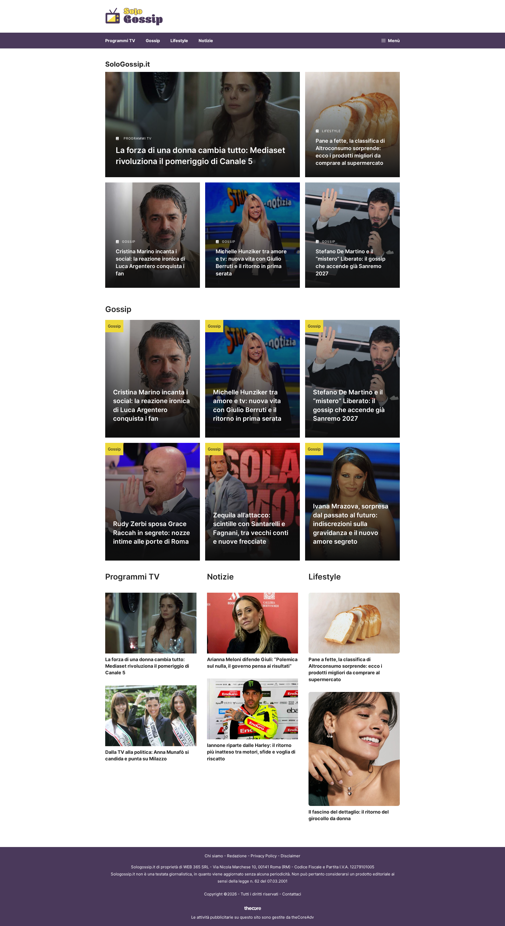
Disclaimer (290, 855)
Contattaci (291, 894)
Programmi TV (120, 40)
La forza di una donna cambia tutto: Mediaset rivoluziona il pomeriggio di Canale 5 (147, 666)
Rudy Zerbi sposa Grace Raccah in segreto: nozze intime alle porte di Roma (151, 532)
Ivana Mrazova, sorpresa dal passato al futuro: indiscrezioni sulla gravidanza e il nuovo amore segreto (350, 523)
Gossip (153, 40)
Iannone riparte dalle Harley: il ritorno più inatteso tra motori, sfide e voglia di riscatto (251, 751)
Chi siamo (214, 855)
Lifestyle (179, 40)
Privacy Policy (264, 855)
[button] (390, 40)
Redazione (237, 855)
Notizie (206, 40)
